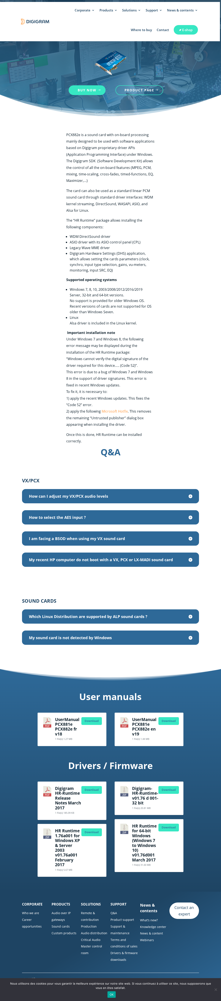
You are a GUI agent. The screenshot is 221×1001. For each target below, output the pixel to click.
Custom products (64, 933)
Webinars (147, 940)
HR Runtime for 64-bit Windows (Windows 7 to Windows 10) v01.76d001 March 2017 (144, 843)
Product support (122, 920)
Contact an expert (184, 911)
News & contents (180, 10)
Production (89, 926)
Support (152, 10)
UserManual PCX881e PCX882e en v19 (144, 727)
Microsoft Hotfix (115, 411)
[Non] (215, 989)
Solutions (129, 10)
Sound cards (61, 926)
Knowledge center (153, 927)
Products (106, 10)
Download (92, 721)
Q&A (113, 913)
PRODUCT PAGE (139, 90)
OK (112, 994)
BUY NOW (87, 90)
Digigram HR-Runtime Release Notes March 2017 (68, 798)
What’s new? (149, 920)
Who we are (30, 913)
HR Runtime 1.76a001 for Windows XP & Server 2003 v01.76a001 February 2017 (67, 847)
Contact (163, 30)
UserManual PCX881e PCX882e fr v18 (67, 727)
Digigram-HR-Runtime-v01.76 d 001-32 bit (145, 796)
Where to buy (141, 30)
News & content (151, 933)
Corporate (82, 10)
